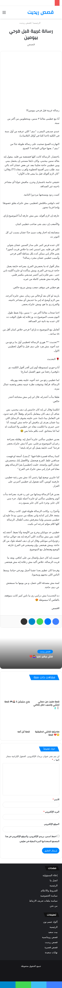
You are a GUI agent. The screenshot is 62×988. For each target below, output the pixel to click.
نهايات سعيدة (51, 952)
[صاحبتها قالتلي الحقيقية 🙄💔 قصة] (46, 721)
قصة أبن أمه (24, 732)
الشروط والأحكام (49, 890)
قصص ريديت (25, 22)
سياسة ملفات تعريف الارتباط (43, 900)
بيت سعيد (53, 932)
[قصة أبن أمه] (16, 721)
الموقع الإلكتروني (51, 824)
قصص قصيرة (51, 947)
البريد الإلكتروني (51, 811)
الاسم (56, 799)
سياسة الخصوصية (49, 895)
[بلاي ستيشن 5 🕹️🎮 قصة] (16, 690)
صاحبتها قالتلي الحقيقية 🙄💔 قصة (47, 733)
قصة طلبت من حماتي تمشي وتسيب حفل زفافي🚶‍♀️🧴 (46, 705)
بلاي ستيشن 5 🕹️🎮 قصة (17, 702)
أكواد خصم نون (50, 922)
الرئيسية (37, 22)
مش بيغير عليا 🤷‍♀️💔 (41, 656)
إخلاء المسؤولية (50, 875)
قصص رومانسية (50, 937)
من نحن (54, 906)
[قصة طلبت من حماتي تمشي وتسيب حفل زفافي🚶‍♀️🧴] (46, 690)
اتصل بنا (54, 880)
